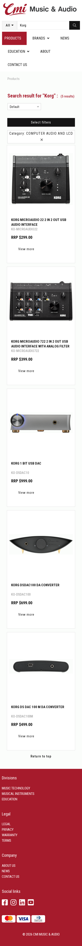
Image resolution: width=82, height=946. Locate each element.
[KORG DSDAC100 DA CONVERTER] (41, 544)
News (64, 38)
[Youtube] (31, 903)
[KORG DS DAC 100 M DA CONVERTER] (41, 666)
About (45, 51)
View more (26, 249)
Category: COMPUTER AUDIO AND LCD (41, 136)
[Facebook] (5, 903)
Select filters (41, 122)
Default (14, 107)
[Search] (74, 25)
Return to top (41, 756)
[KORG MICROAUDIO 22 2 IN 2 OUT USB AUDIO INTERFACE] (41, 179)
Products (12, 38)
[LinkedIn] (22, 903)
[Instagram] (13, 903)
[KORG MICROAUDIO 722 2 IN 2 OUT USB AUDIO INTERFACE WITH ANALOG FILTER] (41, 301)
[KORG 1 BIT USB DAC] (41, 423)
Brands (38, 38)
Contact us (17, 65)
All (8, 25)
